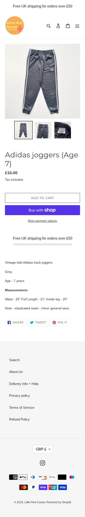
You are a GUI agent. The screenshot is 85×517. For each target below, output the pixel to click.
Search (14, 360)
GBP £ (41, 449)
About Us (16, 372)
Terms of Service (21, 407)
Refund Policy (19, 419)
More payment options (42, 221)
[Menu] (77, 26)
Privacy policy (19, 395)
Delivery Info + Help (23, 384)
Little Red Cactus (35, 502)
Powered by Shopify (58, 502)
